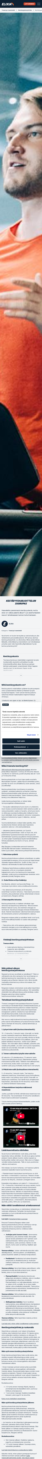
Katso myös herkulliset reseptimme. (14, 1399)
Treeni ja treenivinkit (8, 10)
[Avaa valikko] (38, 4)
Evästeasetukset (20, 747)
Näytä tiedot (31, 735)
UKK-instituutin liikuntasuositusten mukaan (16, 769)
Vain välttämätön (21, 753)
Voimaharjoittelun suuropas (18, 1219)
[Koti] (8, 3)
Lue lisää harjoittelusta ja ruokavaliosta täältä (17, 1450)
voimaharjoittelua (7, 1215)
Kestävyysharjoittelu (25, 10)
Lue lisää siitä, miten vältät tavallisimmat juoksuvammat (20, 1323)
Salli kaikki (21, 741)
